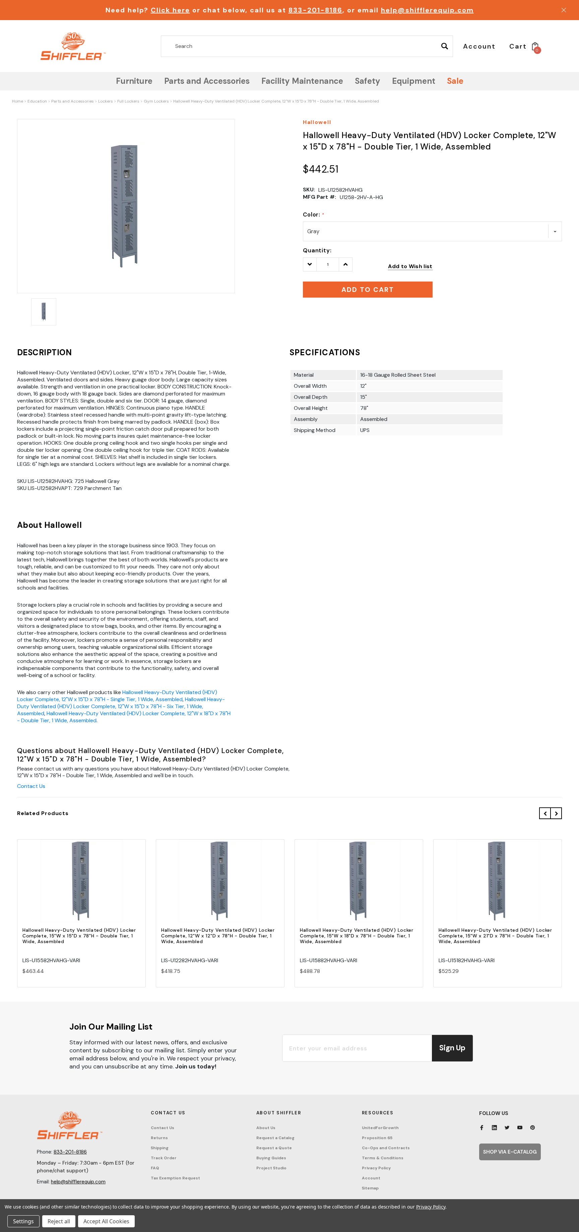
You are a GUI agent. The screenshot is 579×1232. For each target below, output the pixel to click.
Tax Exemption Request (175, 1178)
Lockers (105, 101)
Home (17, 101)
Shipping (160, 1148)
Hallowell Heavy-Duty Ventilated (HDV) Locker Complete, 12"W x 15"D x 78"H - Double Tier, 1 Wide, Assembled (276, 101)
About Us (265, 1127)
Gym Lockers (156, 101)
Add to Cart (81, 887)
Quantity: (317, 250)
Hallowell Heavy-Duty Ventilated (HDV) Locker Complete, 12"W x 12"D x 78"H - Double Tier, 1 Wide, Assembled (218, 935)
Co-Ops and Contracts (386, 1148)
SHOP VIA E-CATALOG (510, 1152)
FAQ (155, 1168)
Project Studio (271, 1168)
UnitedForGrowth (380, 1127)
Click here (170, 10)
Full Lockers (128, 101)
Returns (159, 1138)
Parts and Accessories (72, 101)
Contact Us (31, 786)
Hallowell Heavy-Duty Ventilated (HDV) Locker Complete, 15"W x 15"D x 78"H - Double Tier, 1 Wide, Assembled (79, 935)
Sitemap (370, 1188)
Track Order (164, 1158)
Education (37, 101)
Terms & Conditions (382, 1158)
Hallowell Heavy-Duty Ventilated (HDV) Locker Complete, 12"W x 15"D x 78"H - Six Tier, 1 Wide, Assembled (121, 706)
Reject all (59, 1221)
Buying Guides (271, 1158)
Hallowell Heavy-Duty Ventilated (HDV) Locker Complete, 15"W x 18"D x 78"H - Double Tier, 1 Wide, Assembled (356, 935)
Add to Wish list (410, 266)
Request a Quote (274, 1148)
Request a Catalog (275, 1138)
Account (371, 1178)
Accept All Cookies (106, 1221)
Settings (23, 1221)
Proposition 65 (377, 1138)
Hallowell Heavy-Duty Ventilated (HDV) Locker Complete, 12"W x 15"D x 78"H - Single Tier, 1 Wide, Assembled (117, 696)
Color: (313, 214)
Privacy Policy (376, 1168)
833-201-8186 (315, 10)
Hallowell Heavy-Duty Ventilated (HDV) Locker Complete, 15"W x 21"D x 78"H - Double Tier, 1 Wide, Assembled (495, 935)
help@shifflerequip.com (427, 10)
